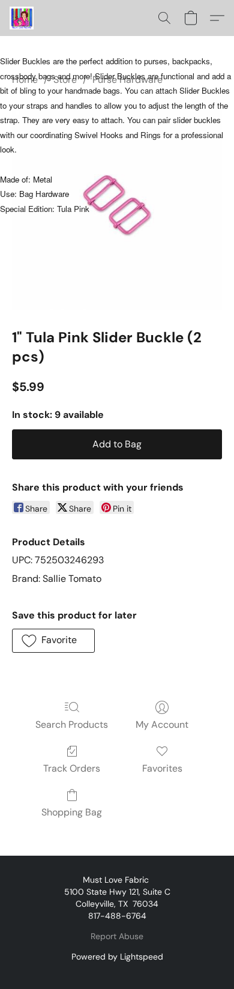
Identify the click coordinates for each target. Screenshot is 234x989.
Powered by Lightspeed (117, 956)
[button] (22, 18)
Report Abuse (117, 936)
